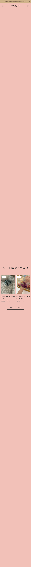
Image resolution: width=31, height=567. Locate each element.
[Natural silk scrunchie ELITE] (8, 284)
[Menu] (3, 5)
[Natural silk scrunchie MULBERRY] (23, 284)
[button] (15, 307)
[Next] (28, 284)
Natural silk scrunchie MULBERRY (23, 297)
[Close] (29, 1)
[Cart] (28, 6)
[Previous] (3, 284)
